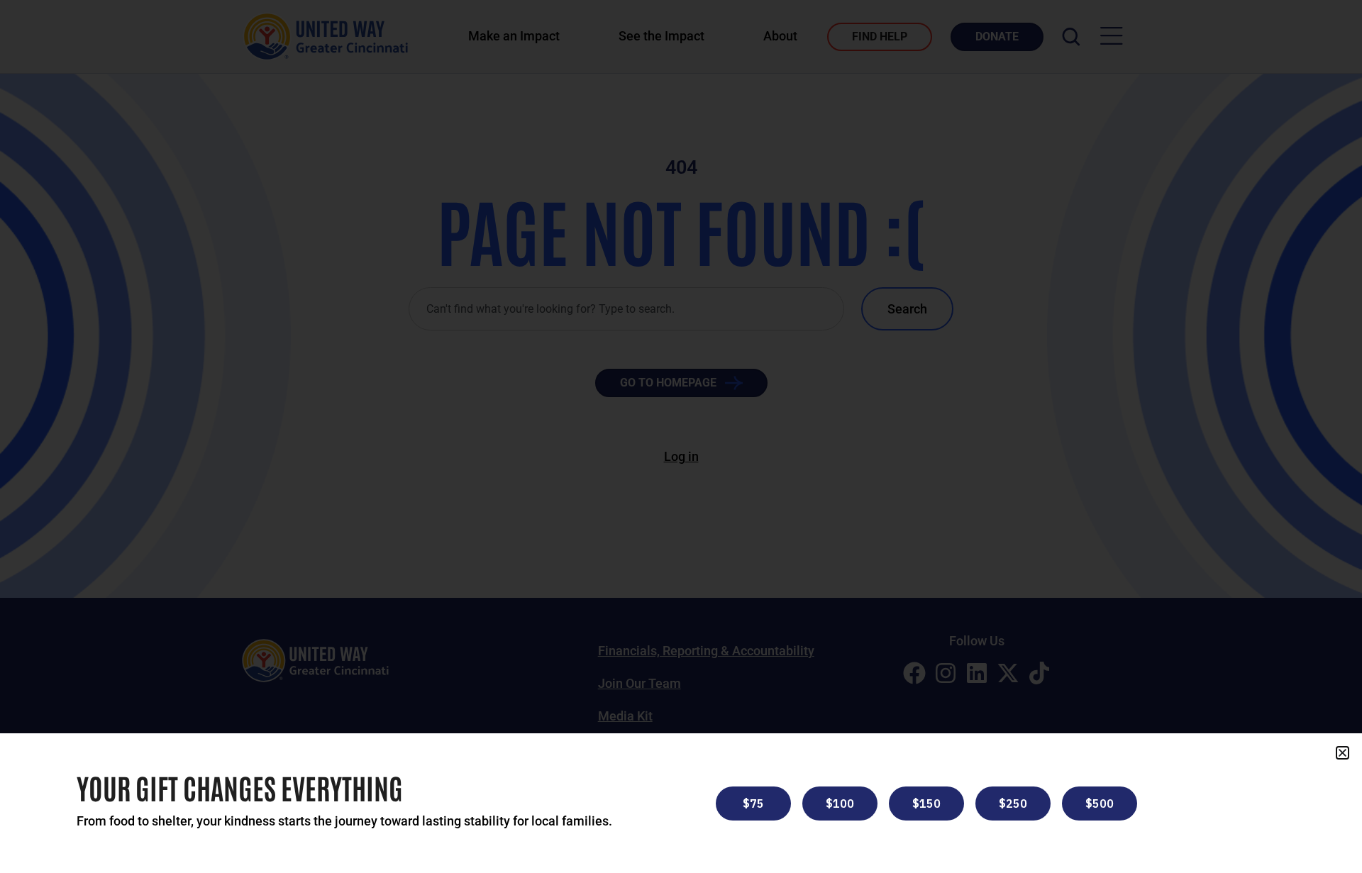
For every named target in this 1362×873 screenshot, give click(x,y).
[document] (681, 436)
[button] (1342, 752)
